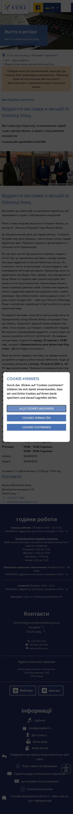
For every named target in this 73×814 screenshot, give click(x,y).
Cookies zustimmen (36, 427)
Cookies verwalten (36, 418)
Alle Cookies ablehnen (36, 408)
